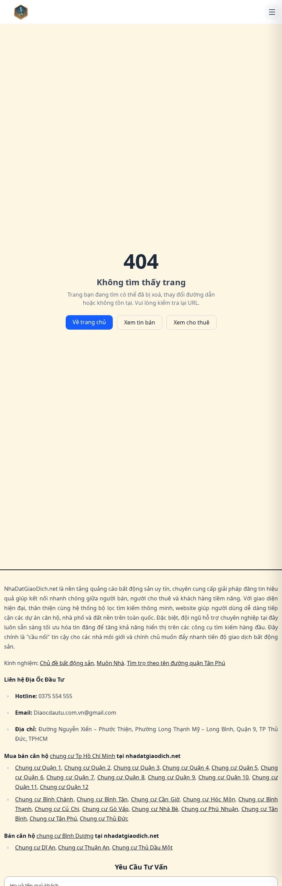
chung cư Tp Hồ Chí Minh (82, 756)
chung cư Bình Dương (65, 836)
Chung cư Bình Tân (102, 799)
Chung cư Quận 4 (185, 767)
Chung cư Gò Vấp (105, 809)
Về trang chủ (89, 322)
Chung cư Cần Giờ (155, 799)
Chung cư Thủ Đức (104, 818)
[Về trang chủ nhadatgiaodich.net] (35, 12)
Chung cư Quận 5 (234, 767)
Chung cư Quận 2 (87, 767)
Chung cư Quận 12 (64, 787)
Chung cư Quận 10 (223, 777)
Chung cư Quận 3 (136, 767)
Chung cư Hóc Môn (209, 799)
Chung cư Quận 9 (171, 777)
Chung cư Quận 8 (120, 777)
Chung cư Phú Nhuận (209, 809)
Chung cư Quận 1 (38, 767)
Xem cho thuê (191, 322)
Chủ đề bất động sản (67, 663)
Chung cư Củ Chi (57, 809)
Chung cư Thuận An (83, 847)
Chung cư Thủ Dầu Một (142, 847)
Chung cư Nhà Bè (155, 809)
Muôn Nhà (110, 663)
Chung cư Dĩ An (35, 847)
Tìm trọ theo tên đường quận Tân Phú (176, 663)
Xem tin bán (139, 322)
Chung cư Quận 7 (70, 777)
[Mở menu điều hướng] (272, 12)
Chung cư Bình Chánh (44, 799)
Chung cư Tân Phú (53, 818)
